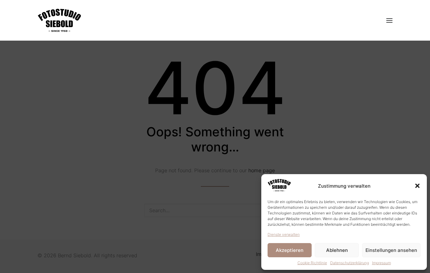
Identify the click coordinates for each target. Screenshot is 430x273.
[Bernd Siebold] (59, 20)
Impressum (381, 262)
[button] (417, 186)
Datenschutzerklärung (349, 262)
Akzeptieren (289, 250)
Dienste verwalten (284, 234)
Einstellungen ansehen (391, 250)
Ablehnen (337, 250)
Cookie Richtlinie (312, 262)
